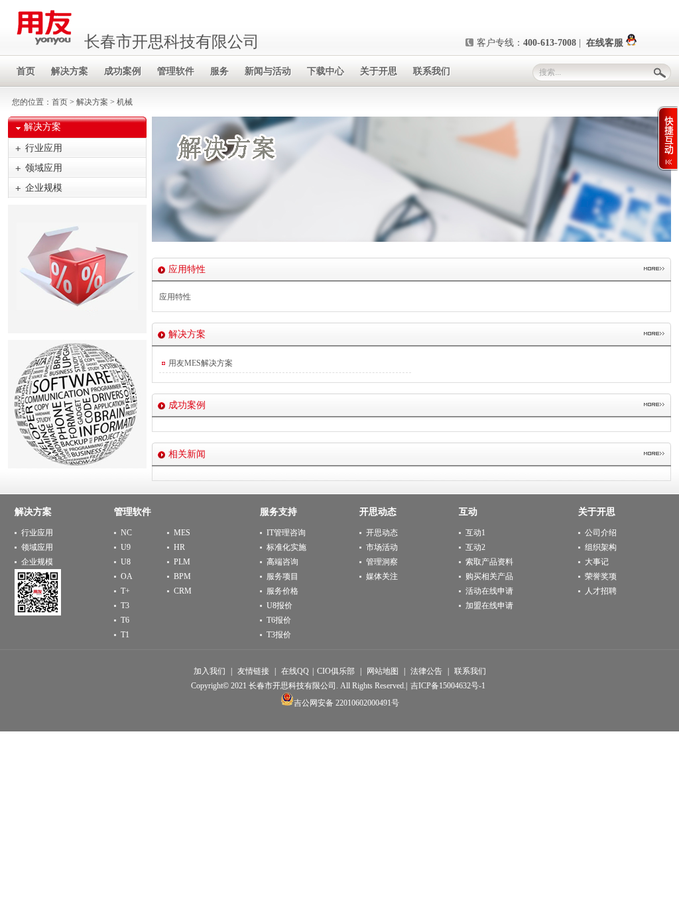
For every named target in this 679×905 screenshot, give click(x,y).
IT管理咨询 (286, 532)
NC (126, 532)
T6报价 (279, 620)
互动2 (475, 547)
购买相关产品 (489, 576)
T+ (125, 591)
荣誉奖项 (601, 576)
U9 (126, 547)
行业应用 (43, 148)
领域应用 (43, 168)
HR (179, 547)
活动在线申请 (489, 591)
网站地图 (383, 671)
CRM (183, 591)
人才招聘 (601, 591)
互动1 (475, 532)
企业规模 (43, 188)
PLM (182, 561)
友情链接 (253, 671)
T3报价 (279, 634)
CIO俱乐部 (336, 671)
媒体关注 (382, 576)
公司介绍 (601, 532)
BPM (182, 576)
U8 (126, 561)
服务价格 (282, 591)
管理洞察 (382, 561)
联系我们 (470, 671)
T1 (125, 634)
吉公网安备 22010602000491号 (346, 703)
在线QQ (295, 671)
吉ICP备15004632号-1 (447, 685)
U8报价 (279, 605)
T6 (125, 620)
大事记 (597, 561)
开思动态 (382, 532)
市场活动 (382, 547)
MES (182, 532)
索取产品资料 (489, 561)
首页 (60, 102)
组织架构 (601, 547)
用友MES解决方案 (200, 363)
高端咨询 (282, 561)
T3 (125, 605)
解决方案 (92, 102)
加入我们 (209, 671)
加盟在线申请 (489, 605)
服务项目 (282, 576)
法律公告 (426, 671)
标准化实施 (286, 547)
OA (127, 576)
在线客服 (606, 43)
